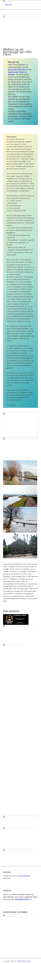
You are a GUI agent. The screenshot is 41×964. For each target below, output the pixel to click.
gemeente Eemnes (16, 69)
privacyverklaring (24, 876)
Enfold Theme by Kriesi (24, 961)
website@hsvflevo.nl (23, 899)
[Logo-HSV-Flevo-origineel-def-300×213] (17, 4)
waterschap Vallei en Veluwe (17, 73)
